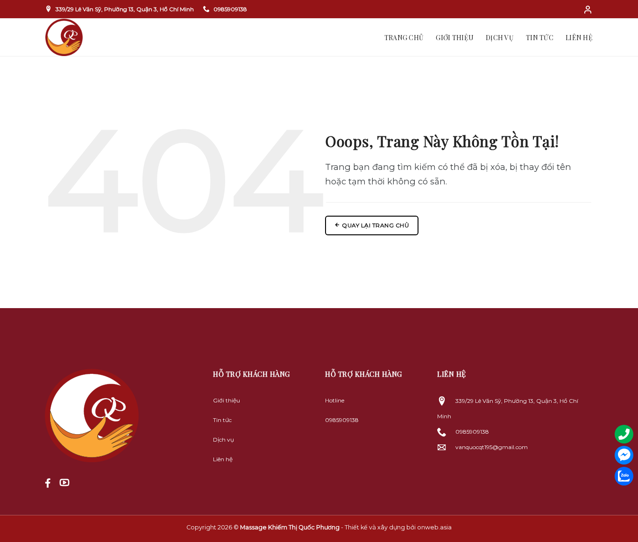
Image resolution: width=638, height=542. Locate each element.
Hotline (334, 400)
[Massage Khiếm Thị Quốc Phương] (103, 37)
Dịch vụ (500, 37)
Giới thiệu (455, 37)
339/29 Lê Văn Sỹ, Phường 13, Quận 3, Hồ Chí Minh (125, 9)
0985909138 (230, 9)
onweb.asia (434, 527)
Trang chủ (404, 37)
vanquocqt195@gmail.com (491, 446)
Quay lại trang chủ (375, 225)
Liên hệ (579, 37)
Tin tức (539, 37)
